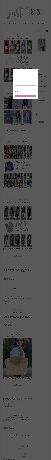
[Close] (38, 69)
